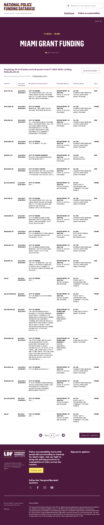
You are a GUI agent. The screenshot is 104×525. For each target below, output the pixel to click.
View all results (89, 435)
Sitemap (6, 509)
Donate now (36, 470)
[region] (52, 259)
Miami (57, 34)
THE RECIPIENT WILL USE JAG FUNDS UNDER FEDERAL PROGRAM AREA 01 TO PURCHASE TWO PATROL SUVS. (41, 172)
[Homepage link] (19, 6)
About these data (53, 52)
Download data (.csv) (39, 76)
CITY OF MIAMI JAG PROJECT (39, 369)
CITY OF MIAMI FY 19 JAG (37, 143)
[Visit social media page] (30, 487)
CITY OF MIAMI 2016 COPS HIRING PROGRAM (40, 297)
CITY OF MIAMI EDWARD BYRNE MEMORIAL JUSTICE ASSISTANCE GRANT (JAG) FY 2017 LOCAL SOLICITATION (40, 250)
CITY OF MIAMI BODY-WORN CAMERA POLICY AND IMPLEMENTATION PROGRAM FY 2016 (41, 235)
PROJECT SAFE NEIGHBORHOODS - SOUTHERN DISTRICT (40, 158)
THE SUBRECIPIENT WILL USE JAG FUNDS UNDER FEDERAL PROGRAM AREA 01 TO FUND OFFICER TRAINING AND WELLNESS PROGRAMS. (41, 95)
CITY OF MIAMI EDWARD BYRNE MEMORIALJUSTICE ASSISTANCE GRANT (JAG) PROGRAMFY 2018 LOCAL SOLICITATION (40, 220)
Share (97, 21)
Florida (48, 34)
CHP (30, 184)
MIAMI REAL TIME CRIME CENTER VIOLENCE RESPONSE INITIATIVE (40, 109)
